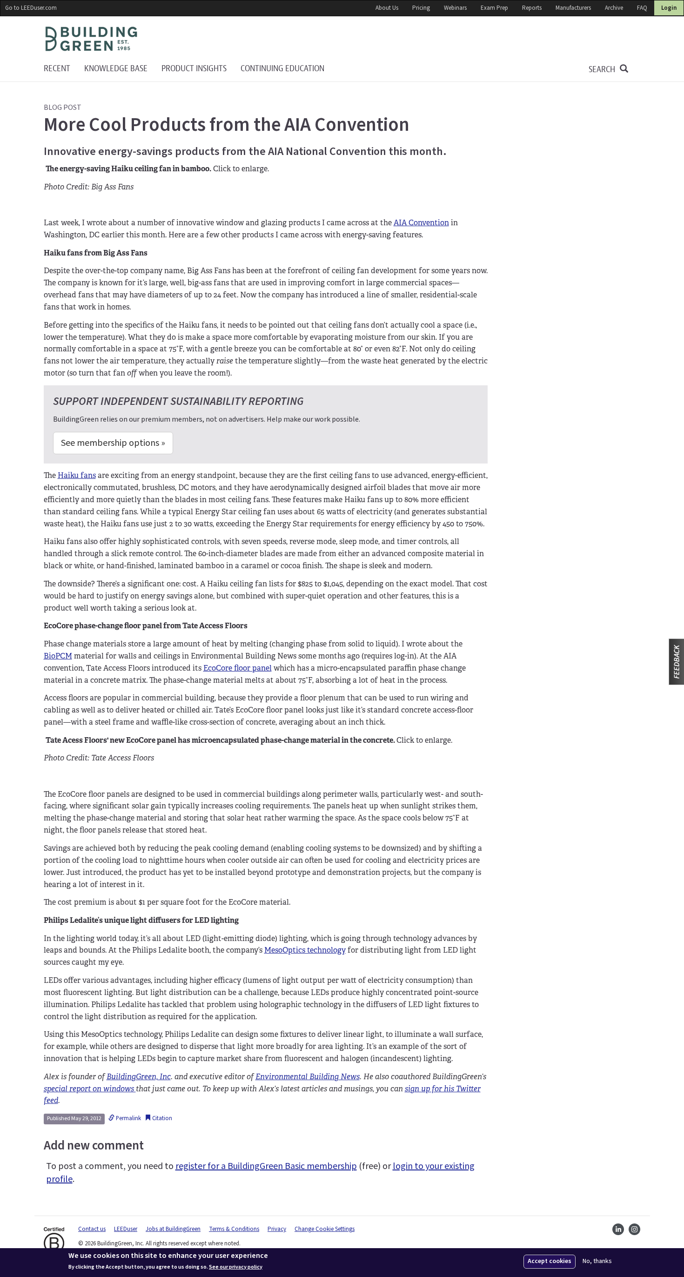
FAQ (642, 8)
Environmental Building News (307, 1077)
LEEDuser (125, 1229)
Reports (532, 8)
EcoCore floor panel (237, 668)
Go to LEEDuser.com (31, 8)
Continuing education (282, 68)
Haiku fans (77, 475)
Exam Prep (494, 8)
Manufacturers (573, 8)
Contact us (92, 1229)
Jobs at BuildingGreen (173, 1229)
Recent (57, 68)
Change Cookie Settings (325, 1229)
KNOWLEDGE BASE (116, 68)
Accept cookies (549, 1261)
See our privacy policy (235, 1266)
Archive (614, 8)
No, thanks (597, 1261)
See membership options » (113, 443)
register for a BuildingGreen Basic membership (266, 1166)
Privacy (277, 1229)
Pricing (421, 8)
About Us (387, 8)
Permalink (127, 1118)
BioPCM (58, 656)
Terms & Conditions (234, 1229)
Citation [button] (161, 1118)
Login (669, 8)
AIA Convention (421, 223)
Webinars (455, 8)
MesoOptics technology (305, 950)
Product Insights (194, 68)
